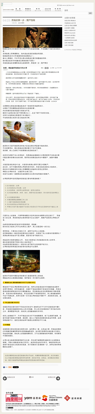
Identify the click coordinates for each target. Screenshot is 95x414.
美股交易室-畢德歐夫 (70, 20)
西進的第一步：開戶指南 (23, 20)
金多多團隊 (21, 23)
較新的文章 (11, 377)
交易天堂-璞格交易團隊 (70, 25)
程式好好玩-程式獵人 (70, 35)
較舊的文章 (51, 377)
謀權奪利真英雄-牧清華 (70, 40)
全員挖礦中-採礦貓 (69, 28)
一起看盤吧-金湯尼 (69, 38)
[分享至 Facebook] (5, 367)
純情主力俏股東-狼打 (70, 30)
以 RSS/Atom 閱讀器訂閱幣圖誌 (73, 49)
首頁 (32, 377)
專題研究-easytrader (69, 33)
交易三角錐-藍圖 (68, 42)
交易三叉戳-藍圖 (68, 45)
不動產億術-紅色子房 (70, 23)
